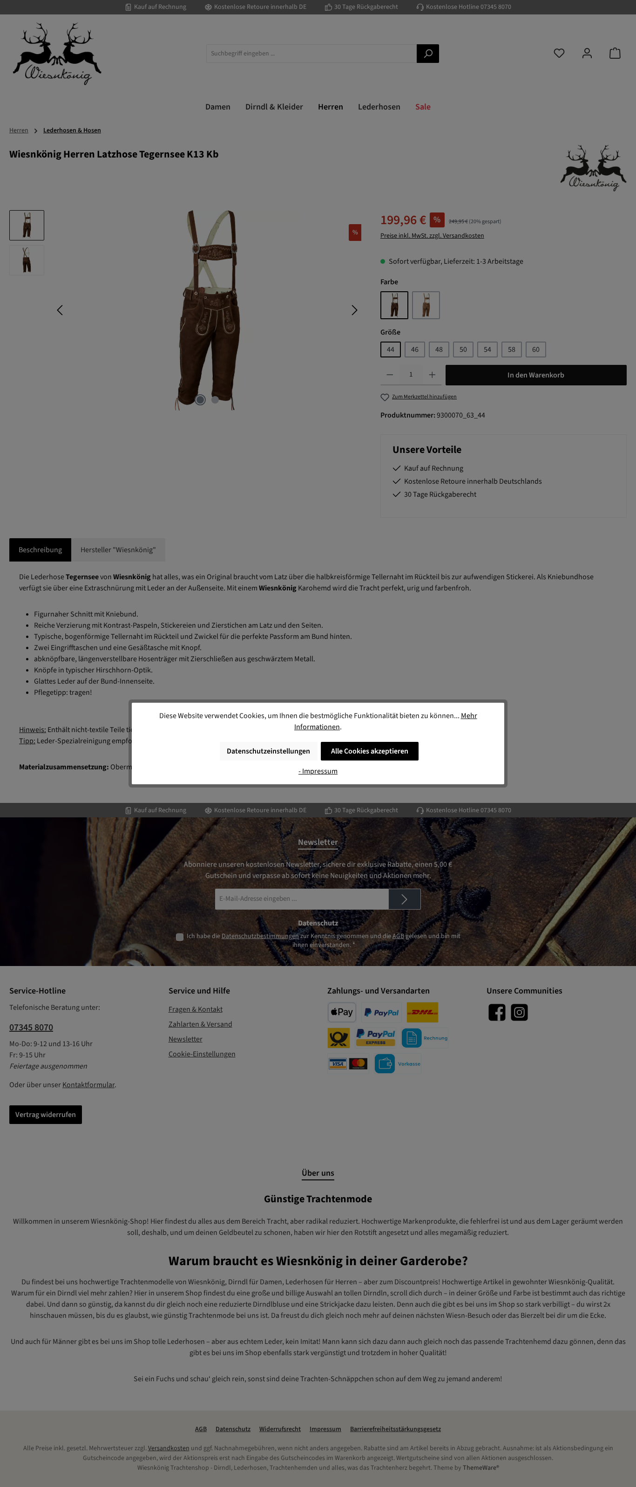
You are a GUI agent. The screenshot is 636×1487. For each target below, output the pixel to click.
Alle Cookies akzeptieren (369, 751)
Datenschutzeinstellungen (268, 751)
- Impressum (318, 771)
